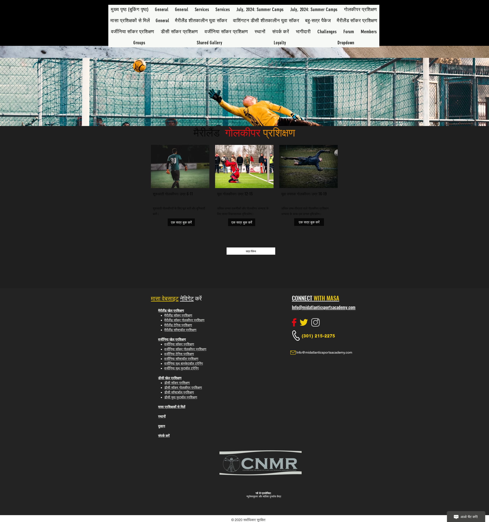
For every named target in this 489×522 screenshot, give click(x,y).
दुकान (161, 426)
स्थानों (162, 416)
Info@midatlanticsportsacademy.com (323, 307)
